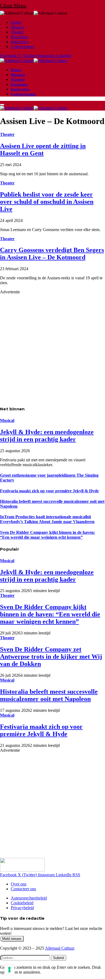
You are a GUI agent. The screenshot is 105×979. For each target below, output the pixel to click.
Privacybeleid (22, 907)
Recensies (19, 37)
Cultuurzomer (22, 46)
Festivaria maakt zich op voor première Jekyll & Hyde (49, 491)
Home (16, 22)
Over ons (18, 884)
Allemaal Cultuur (59, 948)
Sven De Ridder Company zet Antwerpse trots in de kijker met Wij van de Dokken (51, 656)
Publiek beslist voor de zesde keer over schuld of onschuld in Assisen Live (46, 201)
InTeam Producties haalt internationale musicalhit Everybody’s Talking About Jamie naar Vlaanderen (47, 519)
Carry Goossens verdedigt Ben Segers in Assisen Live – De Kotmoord (52, 253)
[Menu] (2, 104)
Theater (17, 32)
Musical (17, 27)
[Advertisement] (52, 347)
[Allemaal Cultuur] (33, 60)
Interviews (20, 41)
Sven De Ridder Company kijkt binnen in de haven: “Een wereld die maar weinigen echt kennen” (47, 535)
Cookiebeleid (22, 903)
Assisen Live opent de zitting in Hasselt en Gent (43, 149)
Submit (58, 958)
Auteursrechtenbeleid (29, 898)
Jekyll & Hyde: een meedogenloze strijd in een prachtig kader (47, 435)
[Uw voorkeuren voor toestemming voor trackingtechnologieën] (9, 969)
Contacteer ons (23, 889)
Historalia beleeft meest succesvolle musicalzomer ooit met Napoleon (49, 695)
